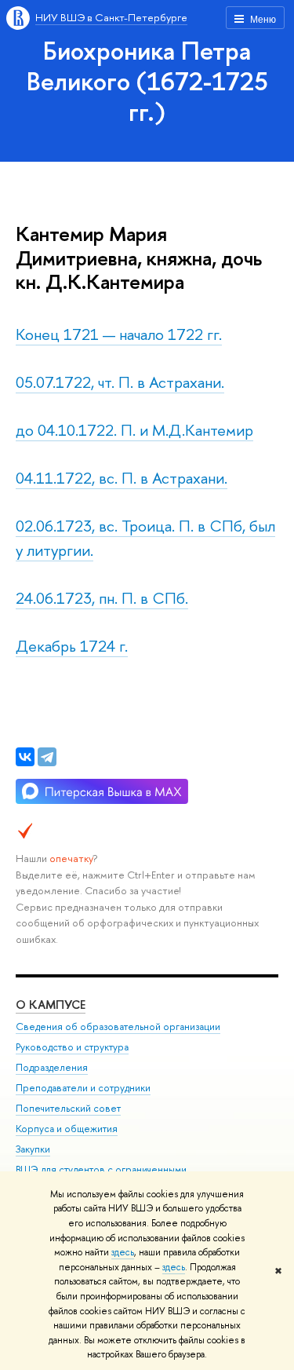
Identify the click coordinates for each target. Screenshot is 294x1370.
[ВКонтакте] (25, 756)
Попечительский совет (68, 1108)
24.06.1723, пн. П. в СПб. (102, 597)
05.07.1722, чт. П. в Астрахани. (120, 382)
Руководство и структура (72, 1047)
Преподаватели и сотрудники (83, 1087)
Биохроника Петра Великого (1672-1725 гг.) (147, 81)
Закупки (33, 1149)
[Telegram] (47, 756)
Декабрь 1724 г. (72, 645)
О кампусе (50, 1004)
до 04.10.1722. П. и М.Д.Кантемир (134, 429)
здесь (122, 1252)
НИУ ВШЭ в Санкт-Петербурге (111, 17)
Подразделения (52, 1067)
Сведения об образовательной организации (118, 1026)
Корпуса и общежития (67, 1128)
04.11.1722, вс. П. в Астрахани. (121, 477)
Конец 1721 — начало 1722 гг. (119, 334)
